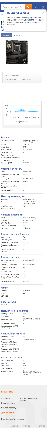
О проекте (5, 398)
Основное (6, 35)
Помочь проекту (8, 408)
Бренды (9, 419)
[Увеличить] (16, 52)
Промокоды (18, 419)
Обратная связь (8, 403)
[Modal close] (41, 13)
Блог (3, 419)
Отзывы (17, 35)
